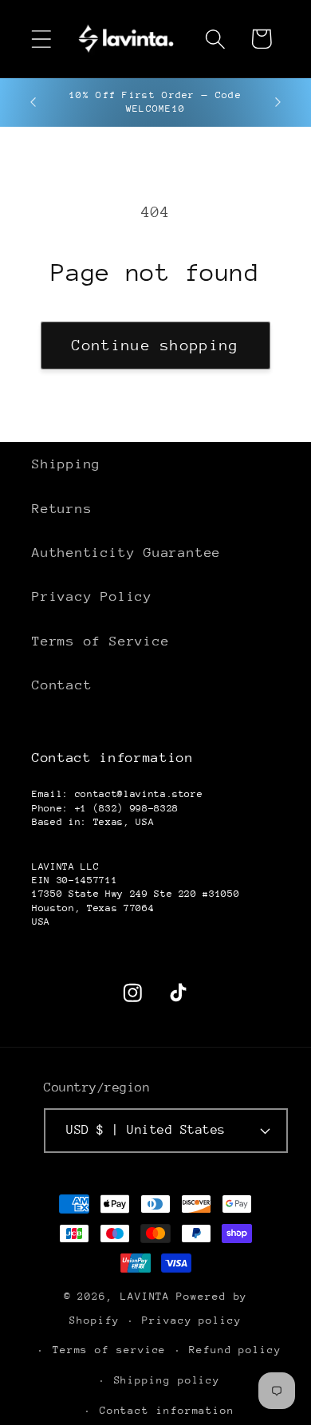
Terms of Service (100, 641)
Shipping (66, 464)
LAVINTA (145, 1296)
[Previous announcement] (33, 102)
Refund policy (235, 1350)
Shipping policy (167, 1380)
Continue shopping (155, 345)
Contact (62, 685)
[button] (41, 38)
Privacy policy (192, 1320)
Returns (62, 508)
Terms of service (110, 1350)
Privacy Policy (92, 596)
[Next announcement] (278, 102)
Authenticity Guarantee (126, 552)
